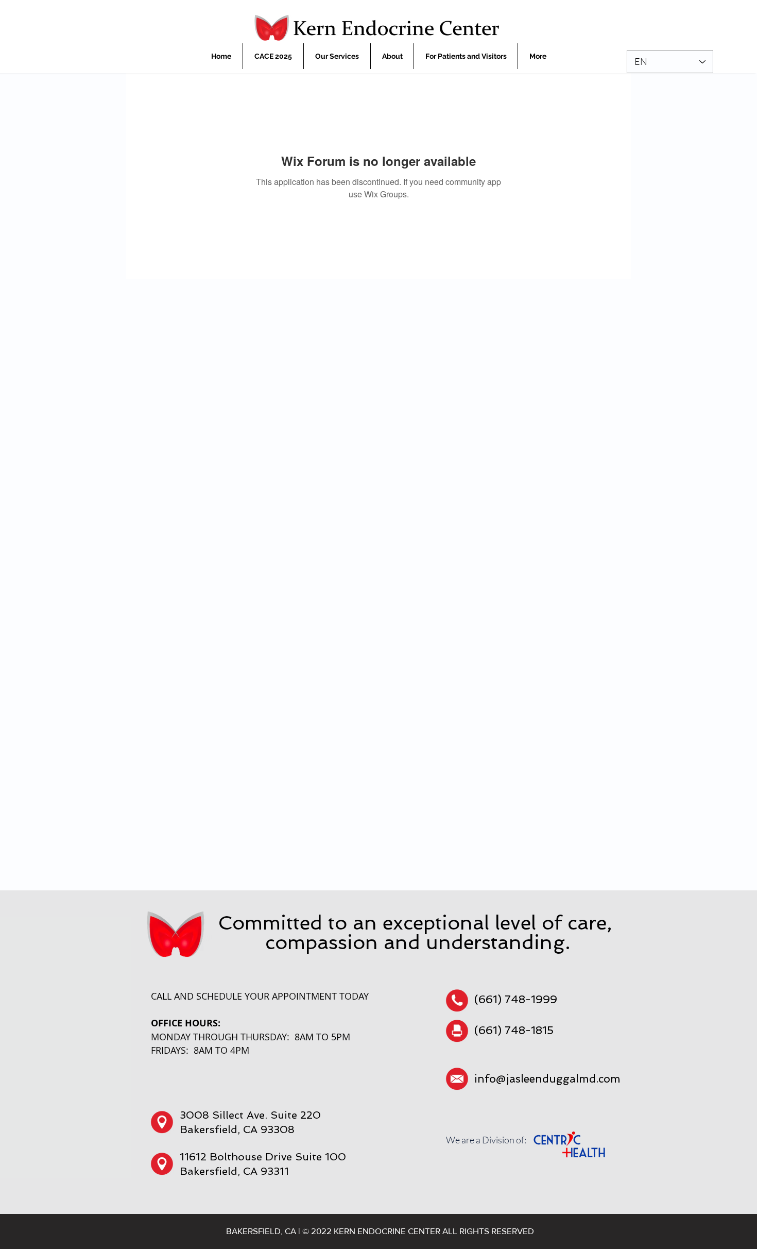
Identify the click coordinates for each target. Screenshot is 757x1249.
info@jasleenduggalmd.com (547, 1078)
